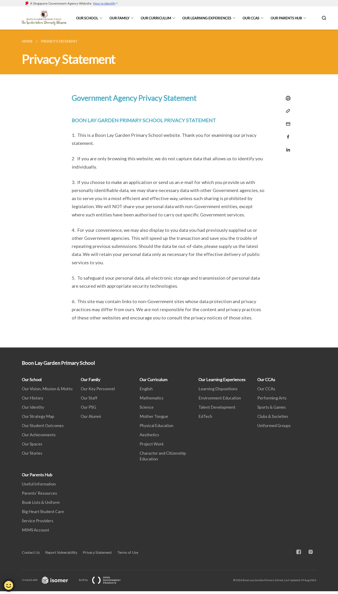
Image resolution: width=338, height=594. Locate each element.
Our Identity (33, 407)
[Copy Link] (286, 111)
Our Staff (89, 397)
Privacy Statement (97, 552)
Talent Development (216, 407)
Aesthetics (149, 434)
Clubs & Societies (272, 416)
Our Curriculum (156, 18)
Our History (32, 397)
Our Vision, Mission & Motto (47, 388)
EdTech (205, 416)
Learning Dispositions (218, 388)
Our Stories (32, 453)
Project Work (152, 443)
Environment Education (219, 397)
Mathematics (151, 397)
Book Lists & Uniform (41, 502)
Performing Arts (271, 397)
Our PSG (88, 407)
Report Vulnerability (61, 552)
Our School (87, 18)
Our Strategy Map (38, 416)
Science (147, 407)
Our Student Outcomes (43, 425)
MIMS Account (35, 529)
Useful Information (39, 483)
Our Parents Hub (286, 18)
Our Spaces (32, 443)
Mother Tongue (154, 416)
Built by (83, 580)
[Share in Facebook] (286, 134)
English (146, 388)
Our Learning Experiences (206, 18)
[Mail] (286, 121)
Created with (30, 580)
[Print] (286, 98)
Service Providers (37, 520)
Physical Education (156, 425)
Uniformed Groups (274, 425)
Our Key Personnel (98, 388)
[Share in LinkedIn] (286, 147)
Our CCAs (251, 18)
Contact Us (31, 552)
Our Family (119, 18)
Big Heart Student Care (43, 511)
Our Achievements (39, 434)
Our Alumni (91, 416)
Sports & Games (271, 407)
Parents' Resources (39, 493)
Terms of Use (127, 552)
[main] (169, 188)
